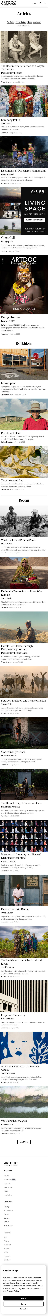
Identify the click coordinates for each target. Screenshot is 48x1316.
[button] (45, 3)
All (29, 25)
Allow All (23, 1298)
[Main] (8, 3)
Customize (23, 1309)
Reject (23, 1304)
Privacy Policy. (13, 1291)
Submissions (22, 25)
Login (35, 3)
